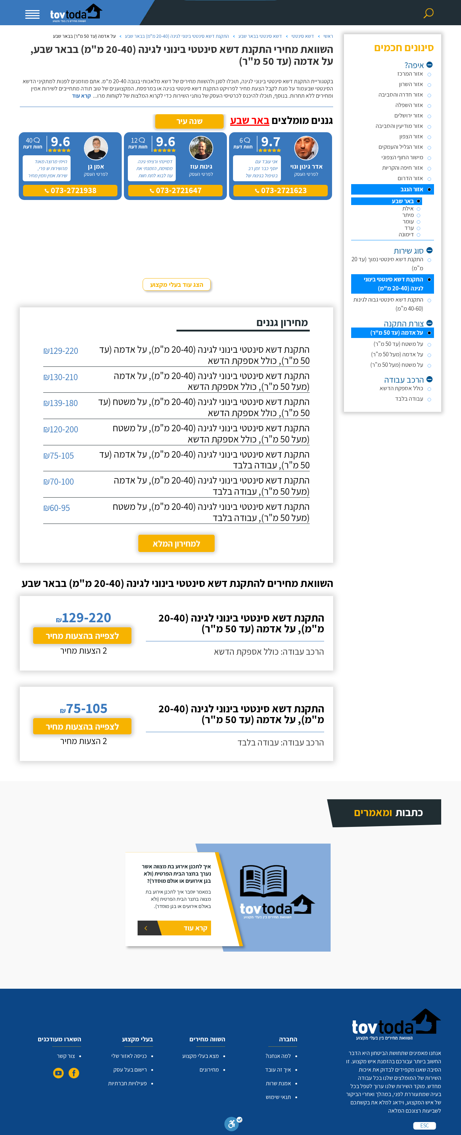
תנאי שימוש (278, 1097)
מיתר (408, 215)
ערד (409, 228)
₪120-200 (60, 429)
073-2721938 (73, 190)
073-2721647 (178, 190)
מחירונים (209, 1069)
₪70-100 (58, 481)
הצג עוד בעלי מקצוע (176, 284)
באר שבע (403, 201)
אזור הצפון (411, 136)
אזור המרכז (410, 73)
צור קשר (66, 1056)
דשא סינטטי (302, 36)
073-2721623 (283, 190)
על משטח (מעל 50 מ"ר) (396, 365)
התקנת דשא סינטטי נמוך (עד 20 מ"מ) (387, 263)
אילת (408, 208)
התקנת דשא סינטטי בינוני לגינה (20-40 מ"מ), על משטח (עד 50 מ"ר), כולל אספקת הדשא (204, 407)
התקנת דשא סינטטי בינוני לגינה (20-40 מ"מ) (393, 283)
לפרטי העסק (306, 174)
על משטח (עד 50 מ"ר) (398, 344)
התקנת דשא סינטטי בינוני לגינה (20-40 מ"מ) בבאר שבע (177, 36)
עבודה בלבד (409, 398)
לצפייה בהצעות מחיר (82, 635)
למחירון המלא (176, 543)
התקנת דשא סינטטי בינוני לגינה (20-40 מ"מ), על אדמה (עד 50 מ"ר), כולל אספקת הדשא (204, 355)
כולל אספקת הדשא (401, 388)
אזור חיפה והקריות (402, 168)
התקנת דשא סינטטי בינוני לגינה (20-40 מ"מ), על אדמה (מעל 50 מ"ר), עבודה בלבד (212, 486)
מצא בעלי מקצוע (200, 1056)
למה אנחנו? (278, 1056)
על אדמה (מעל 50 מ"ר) (397, 354)
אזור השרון (411, 84)
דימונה (406, 234)
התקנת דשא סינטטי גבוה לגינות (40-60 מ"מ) (388, 303)
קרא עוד (81, 95)
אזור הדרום (410, 178)
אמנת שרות (278, 1083)
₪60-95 (56, 507)
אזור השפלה (409, 105)
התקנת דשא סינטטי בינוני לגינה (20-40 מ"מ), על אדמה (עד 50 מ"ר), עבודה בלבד (204, 460)
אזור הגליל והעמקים (401, 147)
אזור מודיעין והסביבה (399, 126)
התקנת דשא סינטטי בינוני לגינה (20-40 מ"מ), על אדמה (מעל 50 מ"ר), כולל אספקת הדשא (212, 381)
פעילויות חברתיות (127, 1083)
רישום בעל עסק (130, 1069)
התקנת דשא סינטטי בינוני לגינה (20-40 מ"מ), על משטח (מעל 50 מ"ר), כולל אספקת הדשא (211, 433)
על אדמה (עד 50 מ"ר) (396, 333)
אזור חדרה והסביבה (401, 94)
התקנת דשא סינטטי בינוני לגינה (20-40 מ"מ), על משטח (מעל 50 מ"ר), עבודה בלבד (211, 512)
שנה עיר (189, 121)
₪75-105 (58, 455)
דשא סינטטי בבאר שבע (260, 36)
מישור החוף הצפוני (402, 157)
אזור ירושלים (408, 115)
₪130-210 (60, 377)
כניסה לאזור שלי (129, 1056)
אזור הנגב (411, 189)
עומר (408, 221)
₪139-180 (60, 403)
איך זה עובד (278, 1069)
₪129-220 (60, 350)
